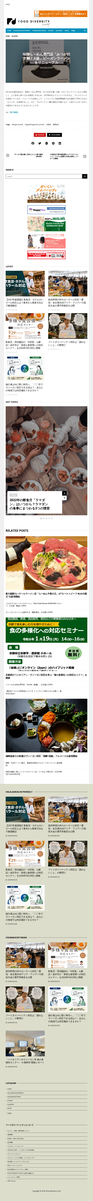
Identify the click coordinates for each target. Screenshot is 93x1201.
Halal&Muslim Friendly (21, 30)
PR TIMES (14, 112)
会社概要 (10, 1142)
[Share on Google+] (46, 143)
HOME (9, 30)
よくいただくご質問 (13, 1177)
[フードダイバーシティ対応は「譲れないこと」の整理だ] (67, 326)
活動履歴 (10, 1135)
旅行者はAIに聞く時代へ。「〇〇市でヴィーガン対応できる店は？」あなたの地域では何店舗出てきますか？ (24, 387)
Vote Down (55, 135)
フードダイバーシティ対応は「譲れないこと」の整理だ (67, 343)
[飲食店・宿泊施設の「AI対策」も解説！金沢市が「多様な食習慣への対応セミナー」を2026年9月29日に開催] (25, 326)
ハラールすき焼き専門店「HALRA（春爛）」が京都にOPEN (29, 684)
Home (8, 36)
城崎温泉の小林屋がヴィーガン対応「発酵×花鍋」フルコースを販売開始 (41, 756)
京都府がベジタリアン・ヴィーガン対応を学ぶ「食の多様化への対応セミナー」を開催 (46, 676)
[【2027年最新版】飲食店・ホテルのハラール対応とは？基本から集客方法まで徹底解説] (25, 283)
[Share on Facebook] (32, 143)
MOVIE (67, 30)
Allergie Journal (17, 124)
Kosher (50, 30)
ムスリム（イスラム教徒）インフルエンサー (21, 1158)
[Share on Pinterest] (53, 143)
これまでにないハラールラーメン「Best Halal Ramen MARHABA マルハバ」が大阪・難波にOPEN (34, 604)
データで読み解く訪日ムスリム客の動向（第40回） (28, 155)
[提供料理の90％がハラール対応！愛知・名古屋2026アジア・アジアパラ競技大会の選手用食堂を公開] (67, 283)
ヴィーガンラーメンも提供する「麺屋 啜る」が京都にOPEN (29, 612)
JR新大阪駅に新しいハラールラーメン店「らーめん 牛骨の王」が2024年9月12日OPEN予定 (34, 772)
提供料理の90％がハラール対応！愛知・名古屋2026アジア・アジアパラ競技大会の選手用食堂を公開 (67, 302)
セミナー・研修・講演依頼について (18, 1131)
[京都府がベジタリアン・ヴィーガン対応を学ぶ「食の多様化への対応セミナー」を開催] (46, 644)
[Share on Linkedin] (60, 143)
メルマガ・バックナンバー (15, 1146)
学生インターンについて (14, 1165)
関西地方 (56, 124)
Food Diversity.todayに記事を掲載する (20, 1173)
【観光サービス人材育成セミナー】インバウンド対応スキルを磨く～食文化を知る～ (34, 692)
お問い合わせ (11, 1181)
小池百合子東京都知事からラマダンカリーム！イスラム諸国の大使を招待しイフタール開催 (64, 156)
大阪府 (48, 124)
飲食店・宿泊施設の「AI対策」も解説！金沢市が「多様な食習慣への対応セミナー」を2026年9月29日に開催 (24, 344)
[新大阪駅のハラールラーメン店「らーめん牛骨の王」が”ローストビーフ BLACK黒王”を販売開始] (46, 563)
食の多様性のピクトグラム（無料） (18, 1169)
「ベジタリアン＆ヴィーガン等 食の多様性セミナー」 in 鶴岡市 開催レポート (25, 1061)
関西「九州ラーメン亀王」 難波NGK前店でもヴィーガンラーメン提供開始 (34, 764)
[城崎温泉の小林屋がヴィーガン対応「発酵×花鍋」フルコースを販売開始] (46, 725)
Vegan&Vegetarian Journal (34, 124)
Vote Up (41, 135)
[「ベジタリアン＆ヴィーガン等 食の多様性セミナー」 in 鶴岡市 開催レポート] (25, 1043)
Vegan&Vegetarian (39, 30)
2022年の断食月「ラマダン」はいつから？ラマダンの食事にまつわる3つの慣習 (30, 504)
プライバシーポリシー (14, 1154)
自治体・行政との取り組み (15, 1138)
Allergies (59, 30)
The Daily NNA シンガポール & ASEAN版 (20, 1150)
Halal (13, 495)
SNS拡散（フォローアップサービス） (18, 1162)
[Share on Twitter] (39, 143)
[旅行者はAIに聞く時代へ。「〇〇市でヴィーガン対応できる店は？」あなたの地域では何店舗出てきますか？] (25, 368)
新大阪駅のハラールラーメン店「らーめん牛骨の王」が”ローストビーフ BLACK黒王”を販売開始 (46, 595)
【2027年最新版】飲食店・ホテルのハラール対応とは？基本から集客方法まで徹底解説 (24, 302)
